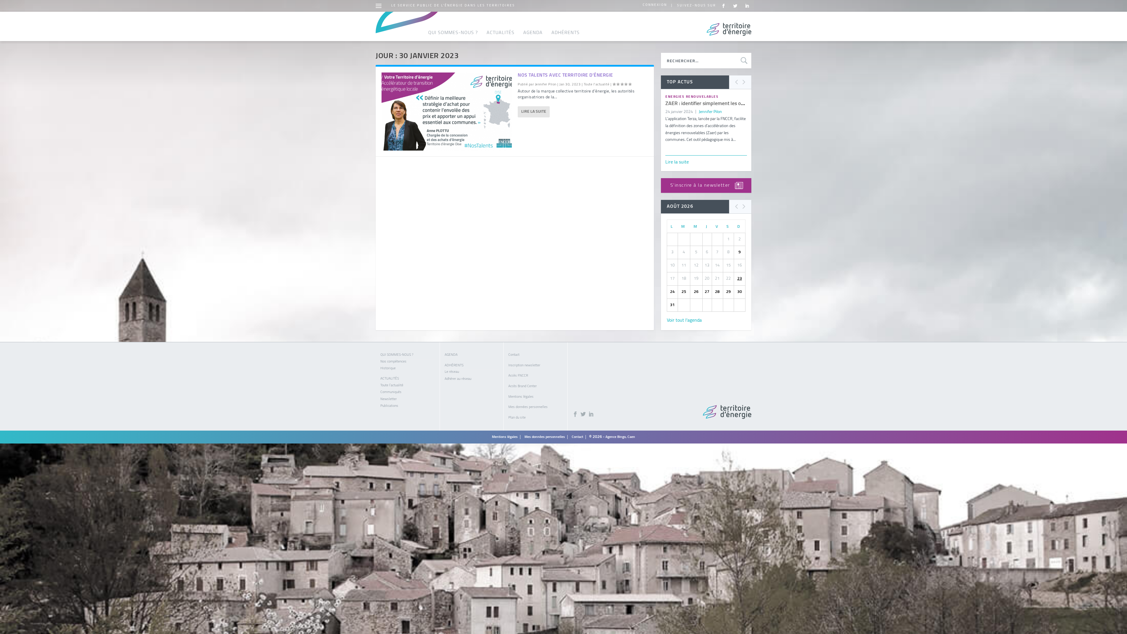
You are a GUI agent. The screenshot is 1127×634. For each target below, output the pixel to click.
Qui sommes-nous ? (453, 33)
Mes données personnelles (528, 407)
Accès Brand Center (522, 386)
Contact (513, 355)
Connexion (655, 5)
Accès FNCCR (518, 375)
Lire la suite (533, 111)
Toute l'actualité (597, 84)
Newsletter (388, 399)
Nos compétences (393, 361)
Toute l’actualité (391, 385)
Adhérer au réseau (458, 379)
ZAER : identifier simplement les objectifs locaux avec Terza (731, 104)
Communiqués (390, 392)
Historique (388, 368)
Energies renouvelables (691, 97)
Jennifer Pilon (545, 84)
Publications (389, 406)
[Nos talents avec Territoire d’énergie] (447, 111)
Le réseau (452, 372)
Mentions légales (521, 397)
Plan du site (517, 417)
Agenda (533, 33)
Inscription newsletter (524, 365)
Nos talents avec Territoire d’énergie (565, 75)
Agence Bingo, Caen (620, 437)
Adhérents (565, 33)
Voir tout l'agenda (684, 320)
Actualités (500, 33)
